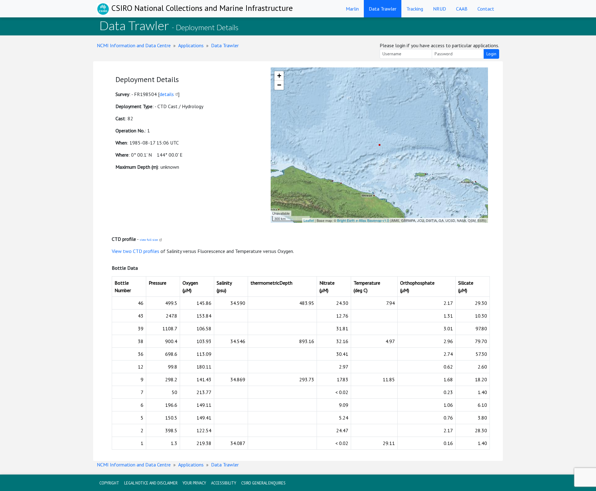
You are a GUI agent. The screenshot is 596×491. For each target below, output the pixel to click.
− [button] (279, 85)
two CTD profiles (141, 251)
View (117, 251)
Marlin (352, 9)
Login (491, 54)
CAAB (461, 9)
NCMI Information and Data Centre (134, 45)
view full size (149, 240)
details (167, 94)
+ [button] (279, 76)
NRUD (439, 9)
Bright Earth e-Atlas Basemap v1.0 (363, 220)
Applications (191, 45)
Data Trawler (382, 9)
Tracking (414, 9)
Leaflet (309, 220)
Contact (485, 9)
